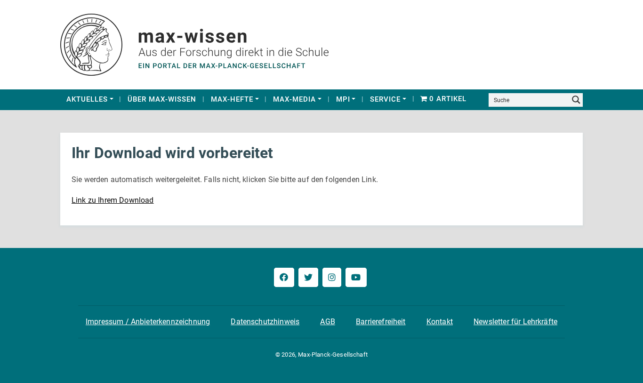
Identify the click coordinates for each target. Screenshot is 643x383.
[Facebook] (284, 277)
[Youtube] (356, 277)
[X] (308, 277)
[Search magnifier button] (576, 99)
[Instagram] (331, 277)
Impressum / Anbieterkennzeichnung (148, 321)
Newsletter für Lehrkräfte (515, 321)
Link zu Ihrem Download (113, 200)
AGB (327, 321)
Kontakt (439, 321)
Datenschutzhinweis (265, 321)
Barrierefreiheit (381, 321)
